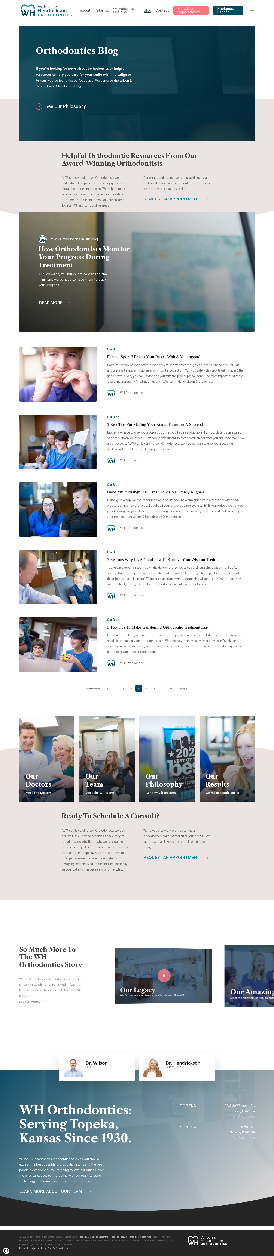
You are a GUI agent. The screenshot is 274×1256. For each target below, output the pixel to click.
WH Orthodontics (67, 239)
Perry (122, 1237)
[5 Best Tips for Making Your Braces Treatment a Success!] (58, 442)
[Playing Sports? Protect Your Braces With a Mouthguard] (58, 374)
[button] (252, 10)
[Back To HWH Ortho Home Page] (207, 1243)
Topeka (83, 1237)
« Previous (93, 688)
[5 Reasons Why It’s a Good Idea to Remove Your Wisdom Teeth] (58, 577)
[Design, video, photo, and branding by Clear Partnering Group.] (6, 1251)
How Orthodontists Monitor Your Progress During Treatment (84, 257)
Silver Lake (131, 1237)
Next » (183, 688)
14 (171, 688)
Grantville (93, 1237)
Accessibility (40, 1248)
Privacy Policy (26, 1248)
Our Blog (113, 349)
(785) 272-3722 (244, 1117)
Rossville (115, 1237)
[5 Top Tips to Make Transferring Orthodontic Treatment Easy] (58, 644)
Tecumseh (147, 1237)
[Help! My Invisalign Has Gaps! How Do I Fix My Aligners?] (58, 509)
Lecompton (104, 1237)
